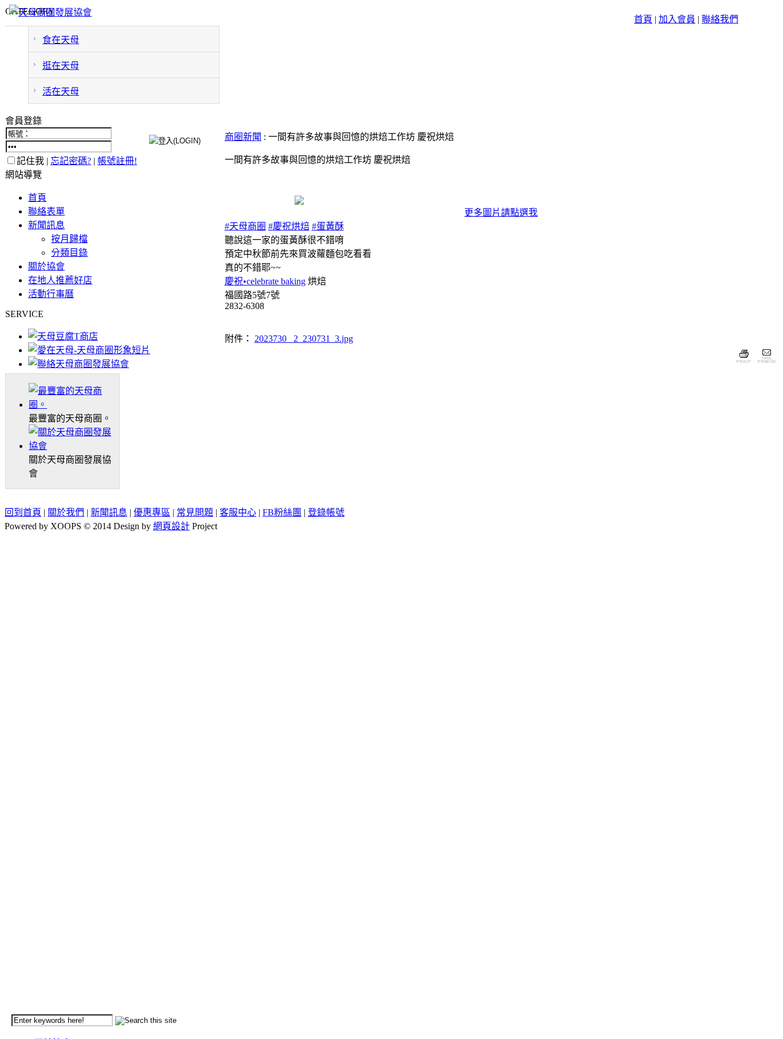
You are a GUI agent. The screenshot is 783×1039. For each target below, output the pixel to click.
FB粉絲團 (282, 512)
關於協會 (46, 266)
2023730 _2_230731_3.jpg (304, 338)
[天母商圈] (74, 404)
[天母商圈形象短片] (89, 350)
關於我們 (66, 512)
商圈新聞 (243, 137)
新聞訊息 (46, 225)
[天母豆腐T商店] (63, 336)
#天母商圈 (245, 226)
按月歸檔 (69, 239)
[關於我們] (74, 446)
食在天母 (60, 40)
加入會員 (677, 19)
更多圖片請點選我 (501, 212)
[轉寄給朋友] (766, 364)
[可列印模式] (744, 364)
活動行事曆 (51, 294)
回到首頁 (23, 512)
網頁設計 (171, 526)
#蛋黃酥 (328, 226)
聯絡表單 (46, 211)
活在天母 (60, 91)
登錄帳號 (326, 512)
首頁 (643, 19)
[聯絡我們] (78, 364)
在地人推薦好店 (60, 280)
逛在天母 (60, 66)
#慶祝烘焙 (289, 226)
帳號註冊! (117, 161)
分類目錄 (69, 252)
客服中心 (238, 512)
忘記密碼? (70, 161)
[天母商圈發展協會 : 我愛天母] (50, 12)
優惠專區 (152, 512)
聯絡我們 (720, 19)
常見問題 (195, 512)
